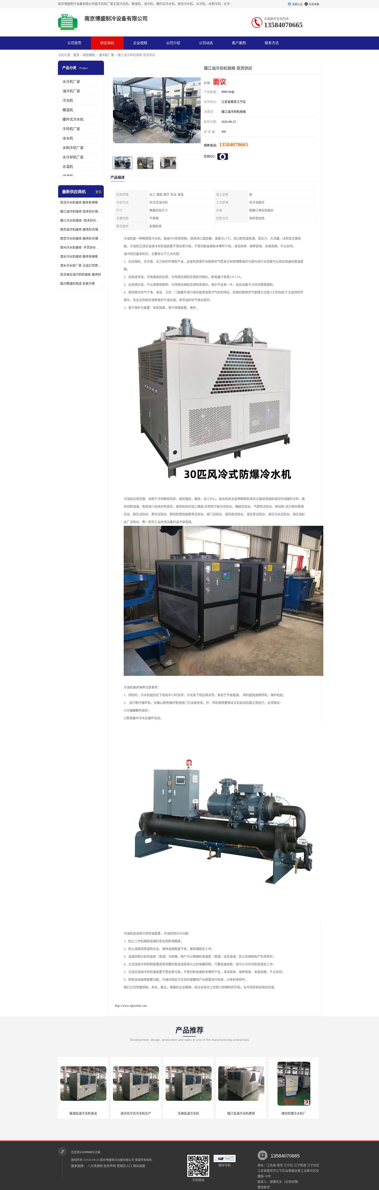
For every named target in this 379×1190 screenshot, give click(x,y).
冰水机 (68, 138)
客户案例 (239, 43)
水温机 (68, 167)
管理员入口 (124, 1166)
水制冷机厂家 (73, 148)
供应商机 (107, 43)
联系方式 (272, 43)
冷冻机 (68, 100)
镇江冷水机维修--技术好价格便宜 (81, 220)
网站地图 (139, 1166)
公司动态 (206, 43)
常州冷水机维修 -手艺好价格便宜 (81, 247)
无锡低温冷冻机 (136, 1113)
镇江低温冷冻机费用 (188, 1113)
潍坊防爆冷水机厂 (241, 1113)
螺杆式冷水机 (73, 119)
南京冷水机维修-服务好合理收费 (81, 238)
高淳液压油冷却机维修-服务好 (80, 274)
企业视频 (140, 43)
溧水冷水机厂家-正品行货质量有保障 (81, 265)
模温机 (68, 110)
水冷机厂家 (71, 81)
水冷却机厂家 (73, 157)
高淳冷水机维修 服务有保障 (79, 202)
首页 (76, 55)
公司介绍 (173, 43)
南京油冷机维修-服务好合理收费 (81, 229)
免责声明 (110, 1166)
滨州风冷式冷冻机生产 (83, 1113)
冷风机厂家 (71, 129)
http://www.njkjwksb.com (131, 1005)
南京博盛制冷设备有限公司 (117, 1159)
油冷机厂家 (106, 55)
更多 (98, 192)
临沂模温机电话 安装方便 (77, 283)
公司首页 (74, 43)
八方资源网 (95, 1166)
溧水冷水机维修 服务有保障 (79, 256)
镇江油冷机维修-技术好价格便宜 (81, 211)
